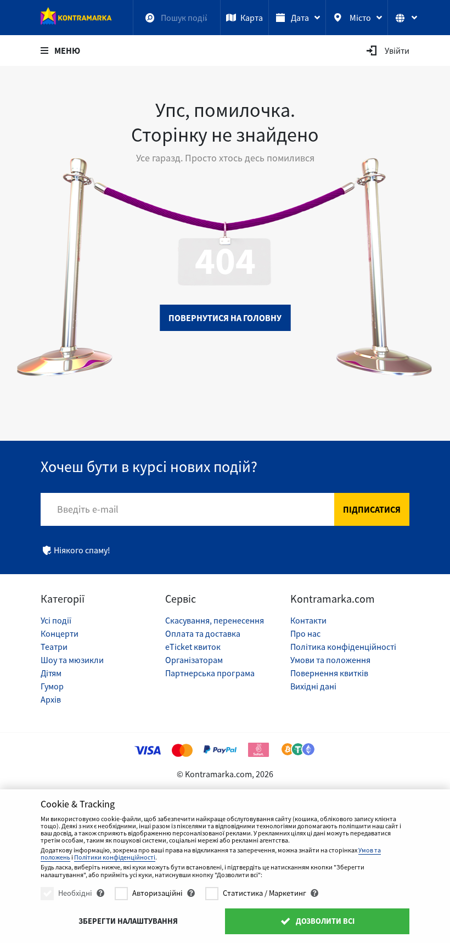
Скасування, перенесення (214, 620)
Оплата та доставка (202, 633)
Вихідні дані (313, 686)
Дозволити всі (324, 921)
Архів (51, 699)
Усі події (56, 620)
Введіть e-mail (88, 509)
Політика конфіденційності (343, 646)
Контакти (308, 620)
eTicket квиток (193, 646)
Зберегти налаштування (128, 921)
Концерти (59, 633)
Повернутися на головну (225, 317)
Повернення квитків (329, 672)
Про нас (305, 633)
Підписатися (372, 509)
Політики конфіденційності (114, 857)
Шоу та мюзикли (72, 659)
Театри (54, 646)
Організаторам (194, 659)
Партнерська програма (210, 672)
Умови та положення (330, 659)
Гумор (52, 686)
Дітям (51, 672)
